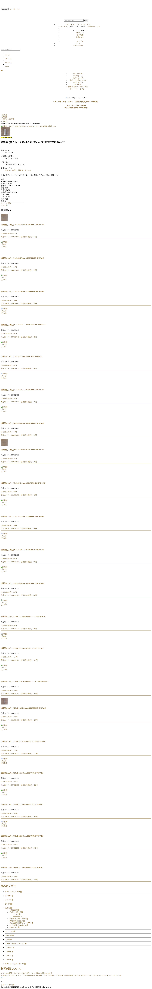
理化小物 (9, 935)
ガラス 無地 (10, 931)
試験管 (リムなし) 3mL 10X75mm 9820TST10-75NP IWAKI (22, 225)
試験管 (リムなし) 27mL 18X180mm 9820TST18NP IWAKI (22, 773)
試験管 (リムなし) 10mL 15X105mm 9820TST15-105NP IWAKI (23, 616)
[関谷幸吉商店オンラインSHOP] (1, 978)
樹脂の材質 (40, 973)
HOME (4, 115)
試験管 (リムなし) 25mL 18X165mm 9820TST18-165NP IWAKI (23, 741)
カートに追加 (6, 203)
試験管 (7, 170)
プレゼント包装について (51, 975)
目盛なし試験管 (17, 170)
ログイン (63, 26)
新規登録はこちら (93, 26)
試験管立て (14, 927)
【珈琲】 (9, 951)
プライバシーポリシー (78, 89)
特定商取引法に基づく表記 (78, 87)
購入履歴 (80, 35)
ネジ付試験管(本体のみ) (19, 925)
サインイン (78, 24)
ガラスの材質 (6, 973)
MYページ (80, 33)
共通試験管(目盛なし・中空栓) (21, 923)
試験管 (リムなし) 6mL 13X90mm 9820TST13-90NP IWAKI (22, 450)
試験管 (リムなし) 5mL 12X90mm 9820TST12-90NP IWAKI (22, 291)
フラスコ (9, 900)
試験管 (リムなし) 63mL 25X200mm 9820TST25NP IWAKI (22, 836)
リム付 (17, 914)
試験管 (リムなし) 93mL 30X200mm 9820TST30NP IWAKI (22, 867)
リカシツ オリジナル (13, 892)
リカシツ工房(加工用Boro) (15, 964)
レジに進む (5, 205)
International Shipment (34, 975)
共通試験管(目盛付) (17, 921)
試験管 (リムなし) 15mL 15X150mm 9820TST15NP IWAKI (22, 648)
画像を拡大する (50, 126)
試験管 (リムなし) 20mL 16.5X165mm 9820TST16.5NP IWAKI (23, 708)
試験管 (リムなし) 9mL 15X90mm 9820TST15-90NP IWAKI (22, 583)
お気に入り (80, 37)
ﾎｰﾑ (17, 9)
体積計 (8, 939)
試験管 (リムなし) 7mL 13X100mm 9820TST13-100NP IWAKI (23, 483)
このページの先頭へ (8, 985)
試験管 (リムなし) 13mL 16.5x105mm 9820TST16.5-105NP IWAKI (24, 681)
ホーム (12, 9)
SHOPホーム (78, 76)
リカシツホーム (78, 74)
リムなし (28, 170)
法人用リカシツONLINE (112, 975)
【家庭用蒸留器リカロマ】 (15, 943)
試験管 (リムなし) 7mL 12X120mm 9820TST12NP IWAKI (21, 356)
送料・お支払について (78, 80)
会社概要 (78, 84)
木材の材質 (48, 973)
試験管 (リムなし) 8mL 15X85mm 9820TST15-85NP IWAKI (22, 550)
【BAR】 (9, 956)
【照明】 (9, 960)
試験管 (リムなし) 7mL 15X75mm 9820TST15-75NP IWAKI (22, 516)
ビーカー (9, 896)
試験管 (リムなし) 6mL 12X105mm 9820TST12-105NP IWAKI (23, 325)
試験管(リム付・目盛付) (19, 919)
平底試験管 (14, 910)
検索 (85, 20)
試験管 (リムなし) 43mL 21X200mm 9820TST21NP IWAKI (22, 804)
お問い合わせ (78, 45)
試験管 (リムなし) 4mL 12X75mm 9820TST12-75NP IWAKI (22, 258)
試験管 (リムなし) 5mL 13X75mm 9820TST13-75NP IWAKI (22, 390)
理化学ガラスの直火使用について (23, 973)
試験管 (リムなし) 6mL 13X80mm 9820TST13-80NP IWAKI (22, 423)
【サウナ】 (9, 947)
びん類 (8, 904)
